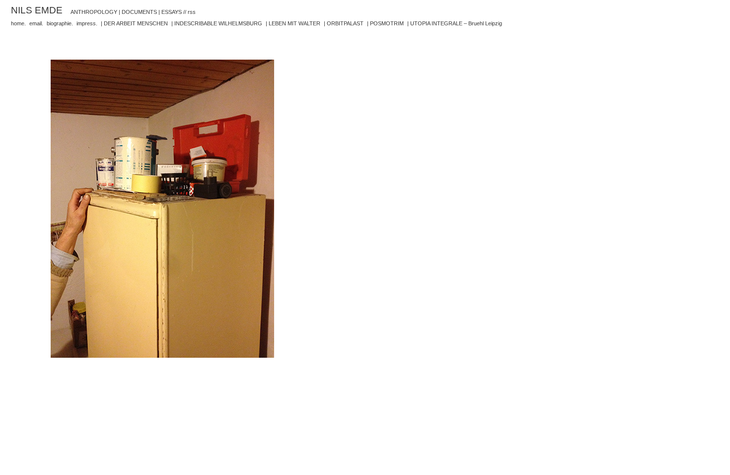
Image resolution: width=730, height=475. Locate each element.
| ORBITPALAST (344, 23)
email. (36, 23)
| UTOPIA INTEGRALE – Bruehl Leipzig (454, 23)
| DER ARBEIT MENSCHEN (134, 23)
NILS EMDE (37, 9)
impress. (86, 23)
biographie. (60, 23)
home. (18, 23)
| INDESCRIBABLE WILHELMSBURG (216, 23)
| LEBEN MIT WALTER (293, 23)
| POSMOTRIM (385, 23)
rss (192, 12)
